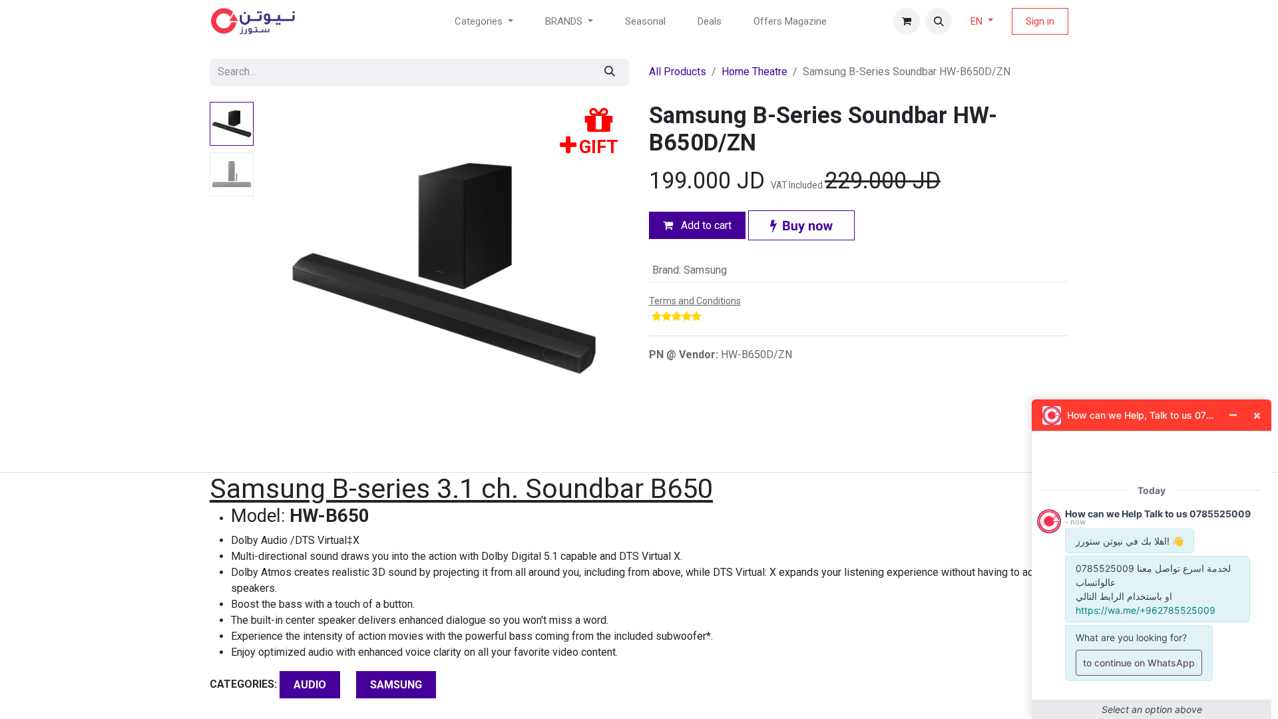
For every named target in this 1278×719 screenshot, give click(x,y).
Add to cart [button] (705, 225)
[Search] (609, 72)
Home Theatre (754, 71)
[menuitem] (645, 22)
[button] (938, 21)
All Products (677, 71)
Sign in (1040, 21)
